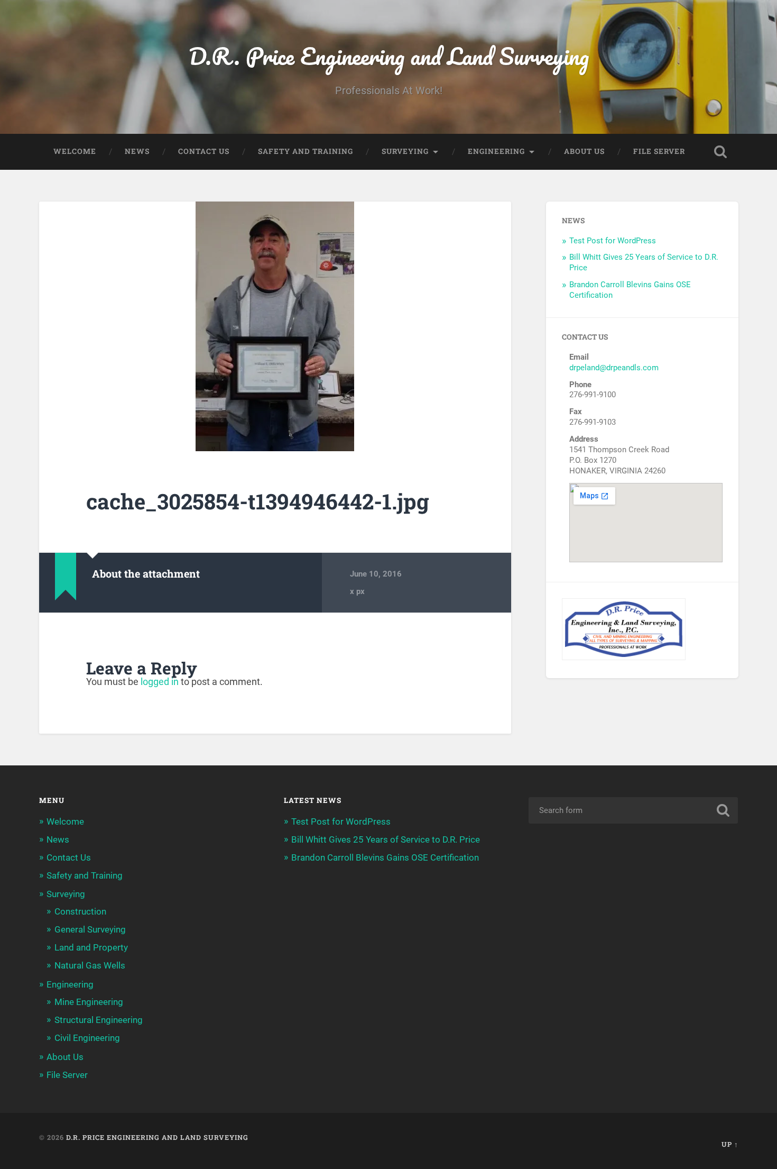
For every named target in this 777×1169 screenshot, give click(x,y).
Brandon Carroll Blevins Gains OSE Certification (385, 857)
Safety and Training (305, 151)
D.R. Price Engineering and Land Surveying (389, 56)
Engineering (496, 151)
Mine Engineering (88, 1002)
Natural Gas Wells (89, 965)
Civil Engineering (87, 1038)
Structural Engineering (98, 1020)
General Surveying (90, 929)
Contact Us (203, 151)
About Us (584, 151)
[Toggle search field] (720, 152)
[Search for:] (633, 810)
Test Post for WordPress (612, 240)
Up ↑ (730, 1144)
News (137, 151)
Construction (80, 911)
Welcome (74, 151)
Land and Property (91, 947)
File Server (659, 151)
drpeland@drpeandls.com (614, 367)
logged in (160, 681)
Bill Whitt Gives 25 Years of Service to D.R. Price (385, 839)
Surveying (405, 151)
